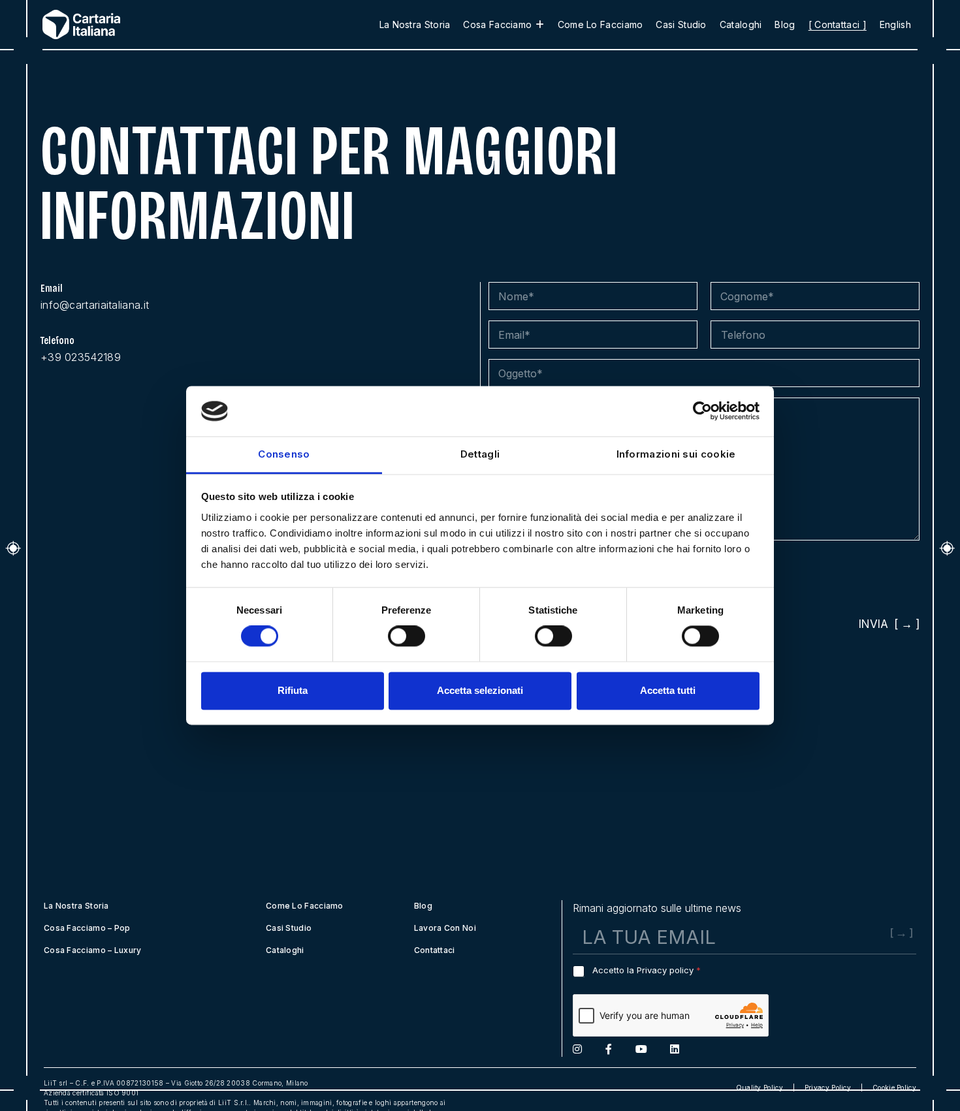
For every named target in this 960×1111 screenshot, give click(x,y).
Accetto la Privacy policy (646, 970)
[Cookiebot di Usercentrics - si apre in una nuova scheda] (702, 411)
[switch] (406, 636)
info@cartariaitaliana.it (94, 304)
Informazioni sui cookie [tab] (676, 454)
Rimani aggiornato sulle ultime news (657, 908)
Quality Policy (759, 1087)
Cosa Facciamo (497, 24)
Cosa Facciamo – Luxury (93, 950)
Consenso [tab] (284, 454)
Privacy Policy (828, 1087)
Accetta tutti (668, 690)
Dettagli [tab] (480, 454)
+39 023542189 (80, 357)
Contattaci (434, 950)
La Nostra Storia (415, 24)
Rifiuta (293, 690)
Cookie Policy (894, 1087)
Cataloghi (741, 24)
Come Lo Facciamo (600, 24)
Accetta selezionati (480, 690)
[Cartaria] (107, 24)
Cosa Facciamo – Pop (87, 928)
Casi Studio (681, 24)
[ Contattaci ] (837, 24)
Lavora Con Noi (445, 928)
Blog (785, 24)
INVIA (873, 624)
